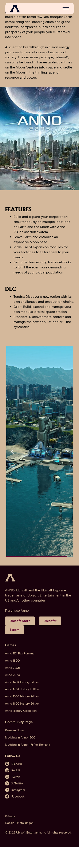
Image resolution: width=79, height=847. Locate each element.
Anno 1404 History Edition (22, 682)
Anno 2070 (12, 675)
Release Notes (15, 730)
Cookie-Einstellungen (19, 823)
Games (10, 645)
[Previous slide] (12, 452)
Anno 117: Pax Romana (20, 653)
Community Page (19, 722)
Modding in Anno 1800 (20, 737)
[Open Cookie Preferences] (71, 839)
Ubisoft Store (19, 621)
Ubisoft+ (50, 621)
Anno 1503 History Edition (22, 696)
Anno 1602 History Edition (22, 703)
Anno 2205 (12, 668)
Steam (14, 630)
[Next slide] (66, 452)
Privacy (10, 816)
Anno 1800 (12, 660)
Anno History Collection (21, 711)
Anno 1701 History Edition (22, 689)
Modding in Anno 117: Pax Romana (27, 744)
